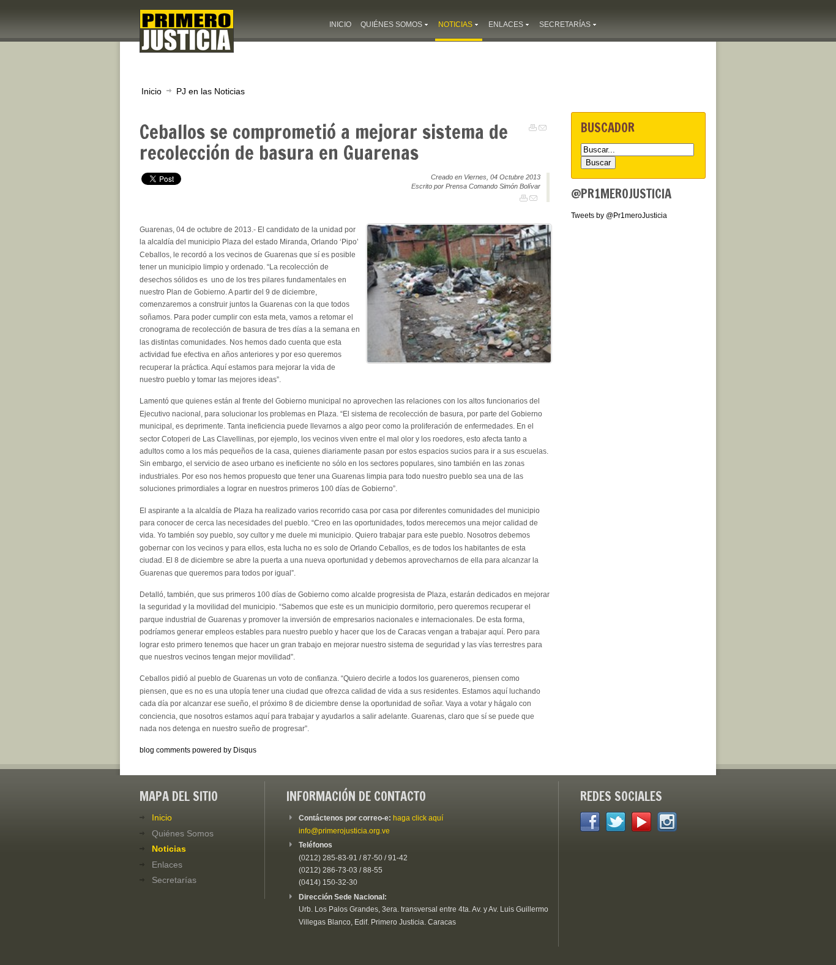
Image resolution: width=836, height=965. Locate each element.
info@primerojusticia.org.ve (344, 831)
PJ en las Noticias (210, 91)
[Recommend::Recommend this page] (543, 128)
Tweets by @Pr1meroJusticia (619, 215)
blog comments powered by (198, 750)
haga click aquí (418, 818)
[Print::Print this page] (533, 128)
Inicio (151, 91)
